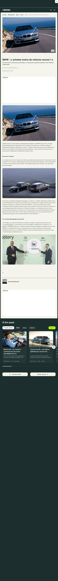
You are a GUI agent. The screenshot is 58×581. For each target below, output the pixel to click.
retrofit (4, 226)
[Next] (54, 347)
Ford (12, 361)
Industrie (32, 328)
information (11, 14)
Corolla (42, 361)
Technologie (16, 361)
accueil (4, 14)
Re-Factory (10, 224)
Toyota (38, 361)
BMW (17, 14)
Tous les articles (8, 328)
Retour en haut (41, 374)
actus (21, 14)
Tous (51, 328)
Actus (24, 328)
